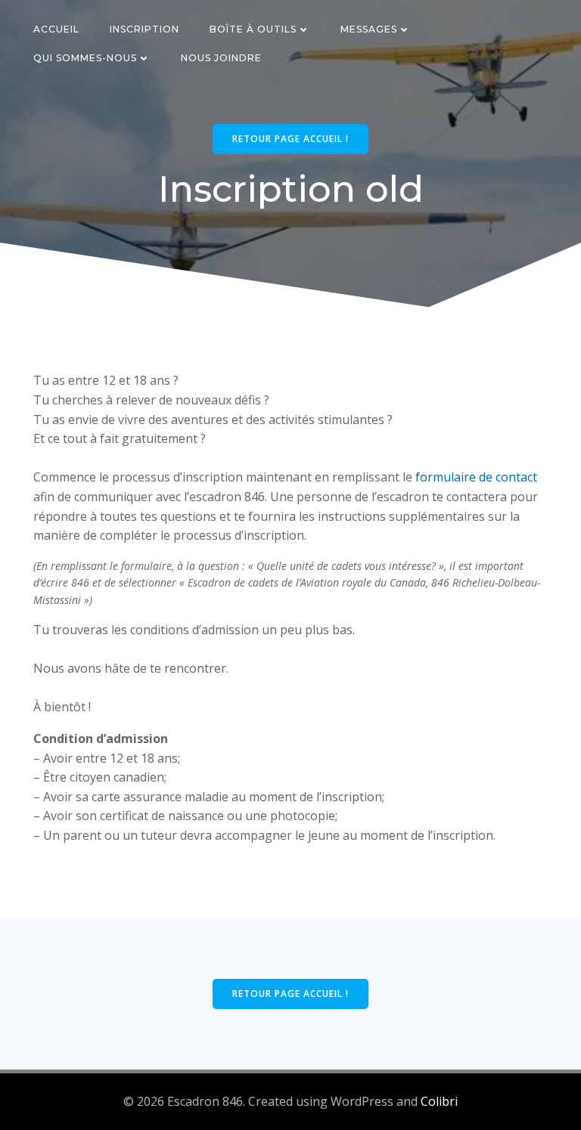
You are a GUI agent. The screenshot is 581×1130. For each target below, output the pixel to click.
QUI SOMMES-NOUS (85, 57)
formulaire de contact (476, 477)
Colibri (439, 1101)
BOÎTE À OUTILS (253, 29)
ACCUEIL (56, 29)
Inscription (144, 29)
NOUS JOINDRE (221, 57)
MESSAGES (368, 29)
